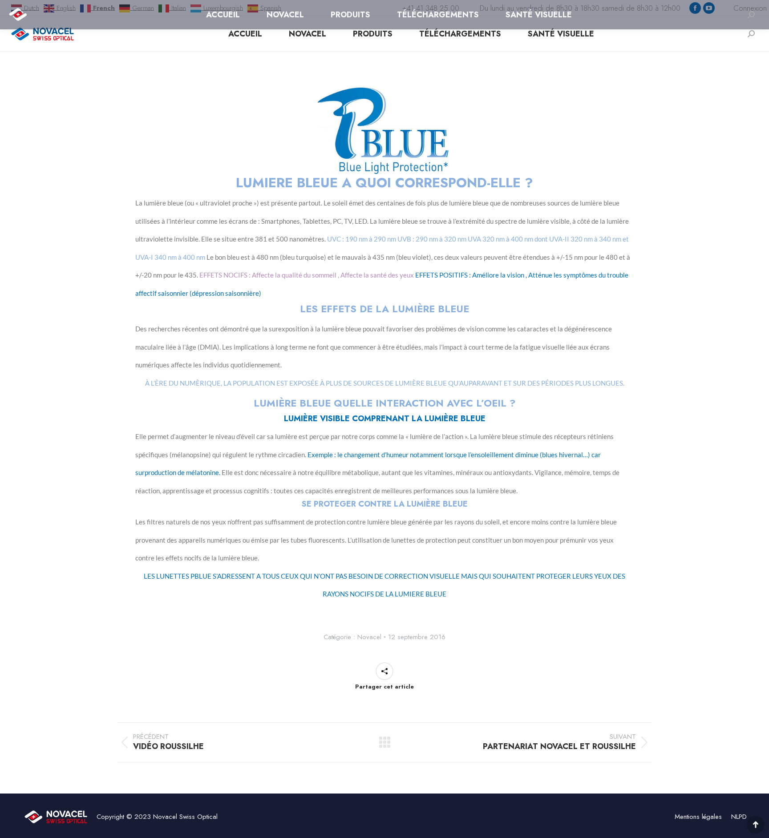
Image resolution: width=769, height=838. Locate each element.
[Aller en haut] (756, 825)
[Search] (751, 33)
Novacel (369, 637)
